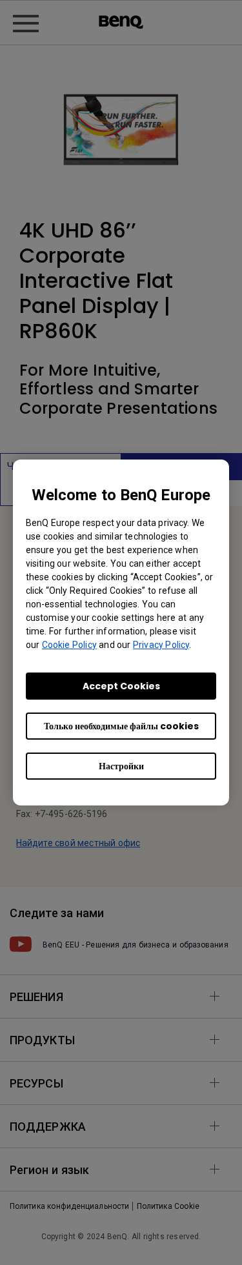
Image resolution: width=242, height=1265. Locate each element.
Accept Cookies (121, 686)
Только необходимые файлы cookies (121, 726)
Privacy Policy (161, 645)
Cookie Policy (69, 645)
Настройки (121, 766)
